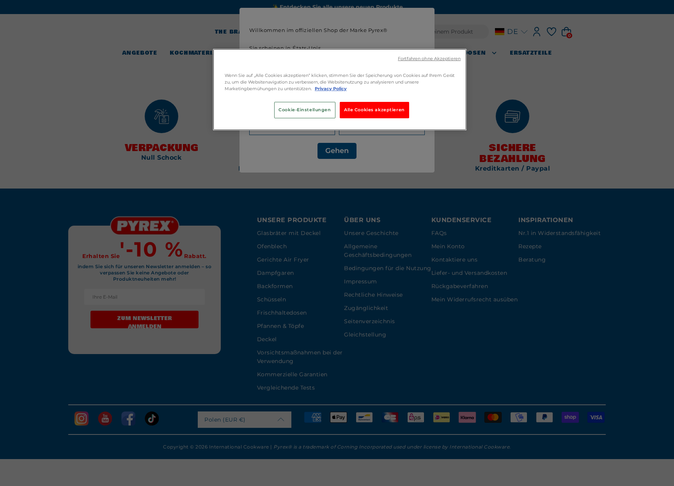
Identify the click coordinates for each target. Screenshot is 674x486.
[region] (339, 89)
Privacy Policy (331, 88)
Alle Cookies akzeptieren (374, 109)
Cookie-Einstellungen (304, 109)
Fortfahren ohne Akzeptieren (429, 58)
